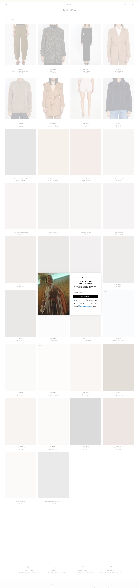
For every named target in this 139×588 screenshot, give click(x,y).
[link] (78, 300)
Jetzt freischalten (85, 296)
